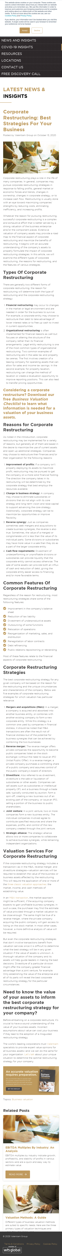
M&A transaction (18, 897)
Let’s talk (29, 1054)
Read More (16, 1174)
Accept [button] (24, 30)
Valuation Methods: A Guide (25, 1217)
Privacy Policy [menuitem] (33, 1244)
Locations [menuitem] (11, 60)
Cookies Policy (11, 15)
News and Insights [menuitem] (18, 40)
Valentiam (52, 1044)
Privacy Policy (25, 15)
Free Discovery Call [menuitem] (21, 74)
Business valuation (22, 1099)
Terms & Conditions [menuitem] (14, 1244)
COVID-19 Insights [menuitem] (17, 47)
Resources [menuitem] (11, 53)
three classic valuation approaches (26, 884)
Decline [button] (37, 30)
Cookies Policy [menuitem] (50, 1244)
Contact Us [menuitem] (12, 67)
